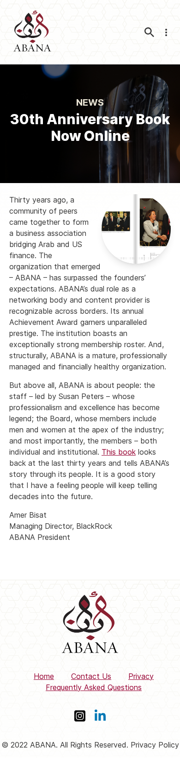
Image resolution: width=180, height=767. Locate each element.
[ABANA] (32, 32)
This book (119, 451)
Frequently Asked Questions (94, 687)
